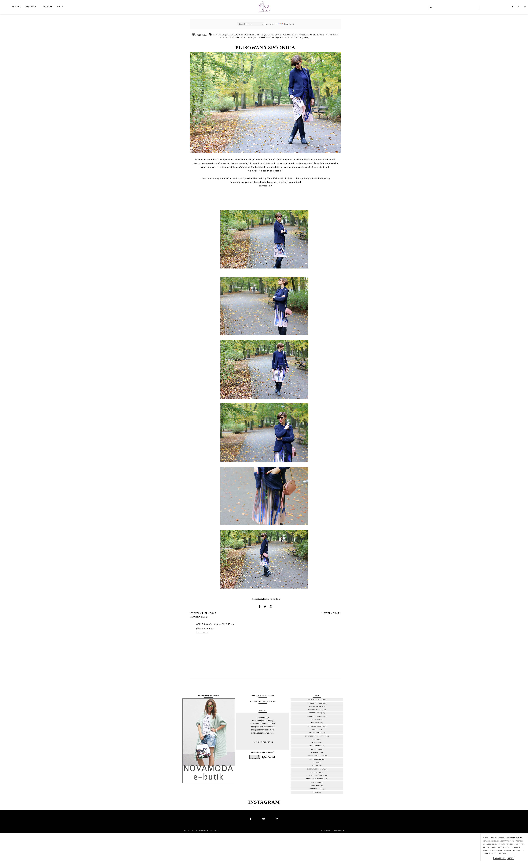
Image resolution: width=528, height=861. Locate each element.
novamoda (315, 782)
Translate (289, 24)
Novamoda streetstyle (310, 34)
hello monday (315, 706)
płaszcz (315, 742)
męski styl (315, 785)
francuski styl (316, 789)
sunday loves (315, 746)
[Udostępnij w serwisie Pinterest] (270, 607)
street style (315, 713)
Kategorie (32, 7)
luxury (316, 792)
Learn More (499, 858)
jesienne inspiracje (242, 34)
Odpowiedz (202, 632)
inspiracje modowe (315, 726)
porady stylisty (315, 703)
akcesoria (315, 749)
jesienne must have (269, 34)
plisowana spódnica (271, 37)
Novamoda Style (205, 830)
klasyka (315, 739)
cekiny (315, 765)
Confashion (233, 178)
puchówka (315, 772)
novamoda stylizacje (243, 37)
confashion (220, 34)
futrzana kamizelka (315, 779)
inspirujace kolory (315, 769)
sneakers (315, 752)
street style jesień (297, 37)
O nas (60, 7)
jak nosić (315, 723)
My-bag (325, 178)
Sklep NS (16, 7)
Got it (510, 858)
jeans (315, 762)
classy (315, 729)
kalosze (288, 34)
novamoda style (315, 700)
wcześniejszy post (203, 613)
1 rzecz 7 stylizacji (315, 756)
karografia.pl (339, 830)
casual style (315, 759)
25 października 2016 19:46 (219, 624)
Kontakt (47, 7)
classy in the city (315, 716)
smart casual (315, 732)
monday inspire (315, 709)
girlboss (315, 719)
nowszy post (331, 613)
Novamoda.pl (273, 598)
